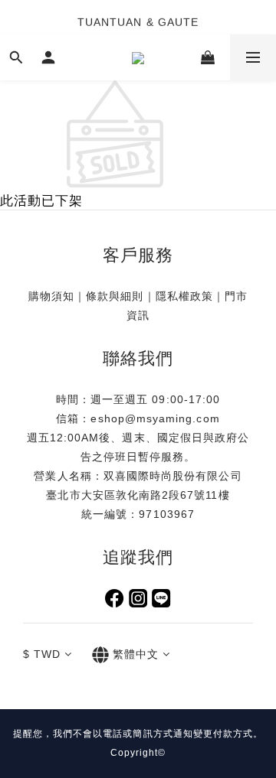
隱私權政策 (184, 296)
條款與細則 (114, 296)
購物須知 (51, 296)
